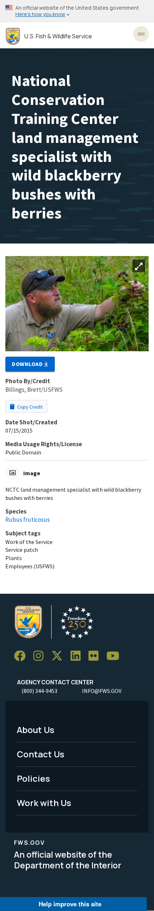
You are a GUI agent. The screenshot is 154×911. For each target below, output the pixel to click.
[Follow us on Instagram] (40, 656)
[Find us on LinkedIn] (78, 656)
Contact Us (40, 754)
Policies (33, 778)
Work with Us (44, 803)
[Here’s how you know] (77, 11)
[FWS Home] (13, 36)
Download (28, 363)
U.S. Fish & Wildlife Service (58, 36)
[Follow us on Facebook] (22, 656)
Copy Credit (29, 407)
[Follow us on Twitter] (59, 656)
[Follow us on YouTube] (115, 656)
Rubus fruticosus (27, 520)
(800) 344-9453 (39, 690)
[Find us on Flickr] (96, 656)
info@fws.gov (101, 690)
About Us (35, 730)
